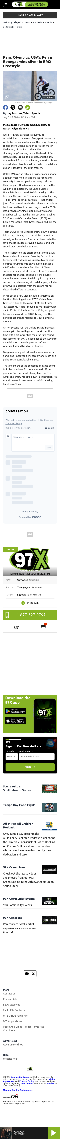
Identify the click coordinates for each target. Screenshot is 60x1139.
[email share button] (20, 107)
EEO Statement (11, 1004)
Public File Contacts (14, 1010)
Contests (37, 22)
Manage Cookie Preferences (17, 1090)
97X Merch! (8, 27)
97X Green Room (14, 867)
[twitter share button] (12, 107)
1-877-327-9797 (31, 615)
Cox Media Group (20, 1077)
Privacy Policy (26, 1081)
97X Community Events (19, 898)
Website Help (10, 1058)
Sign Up (30, 767)
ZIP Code (10, 751)
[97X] (30, 4)
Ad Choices (27, 1083)
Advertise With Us (13, 1044)
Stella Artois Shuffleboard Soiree (17, 788)
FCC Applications (12, 1021)
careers (50, 1083)
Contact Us (9, 993)
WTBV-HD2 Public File (15, 1015)
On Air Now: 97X (30, 570)
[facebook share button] (5, 107)
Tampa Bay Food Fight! (19, 805)
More (19, 27)
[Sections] (5, 4)
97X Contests (12, 917)
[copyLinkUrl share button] (27, 107)
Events (48, 22)
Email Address (26, 751)
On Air (27, 22)
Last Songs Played (11, 22)
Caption (48, 97)
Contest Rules (10, 999)
